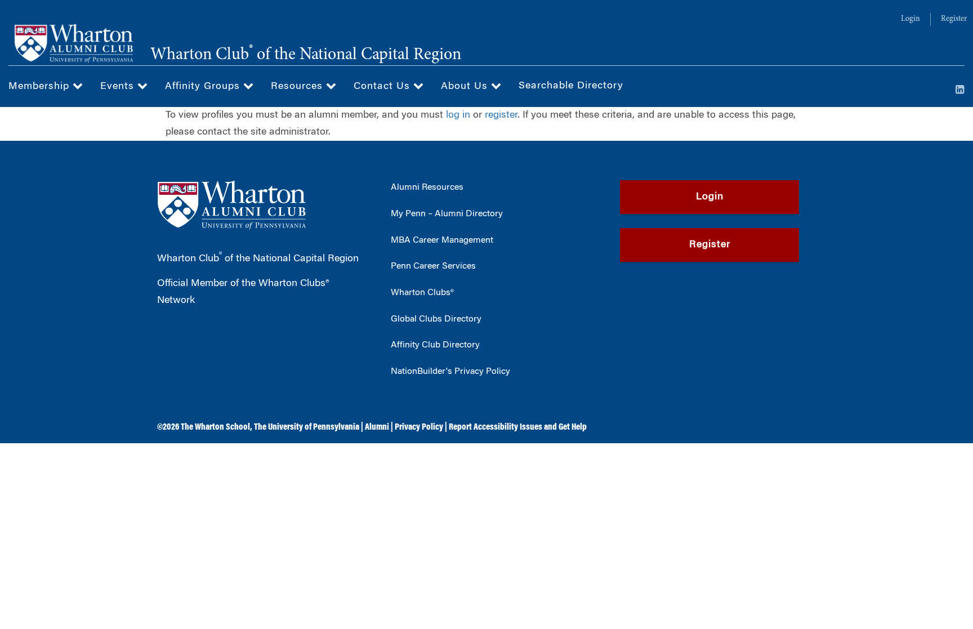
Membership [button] (40, 87)
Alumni (377, 427)
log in (458, 115)
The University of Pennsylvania (306, 427)
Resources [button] (298, 87)
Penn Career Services (433, 266)
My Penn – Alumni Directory (447, 213)
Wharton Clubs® (422, 292)
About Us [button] (466, 87)
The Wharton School (215, 427)
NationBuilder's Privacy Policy (450, 371)
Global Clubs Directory (436, 319)
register (501, 115)
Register (954, 19)
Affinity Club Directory (435, 345)
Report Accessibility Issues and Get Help (518, 427)
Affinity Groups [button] (204, 87)
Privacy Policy (419, 427)
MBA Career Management (442, 240)
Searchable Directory (571, 86)
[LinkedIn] (960, 91)
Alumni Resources (427, 187)
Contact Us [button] (383, 87)
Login (910, 19)
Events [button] (118, 87)
